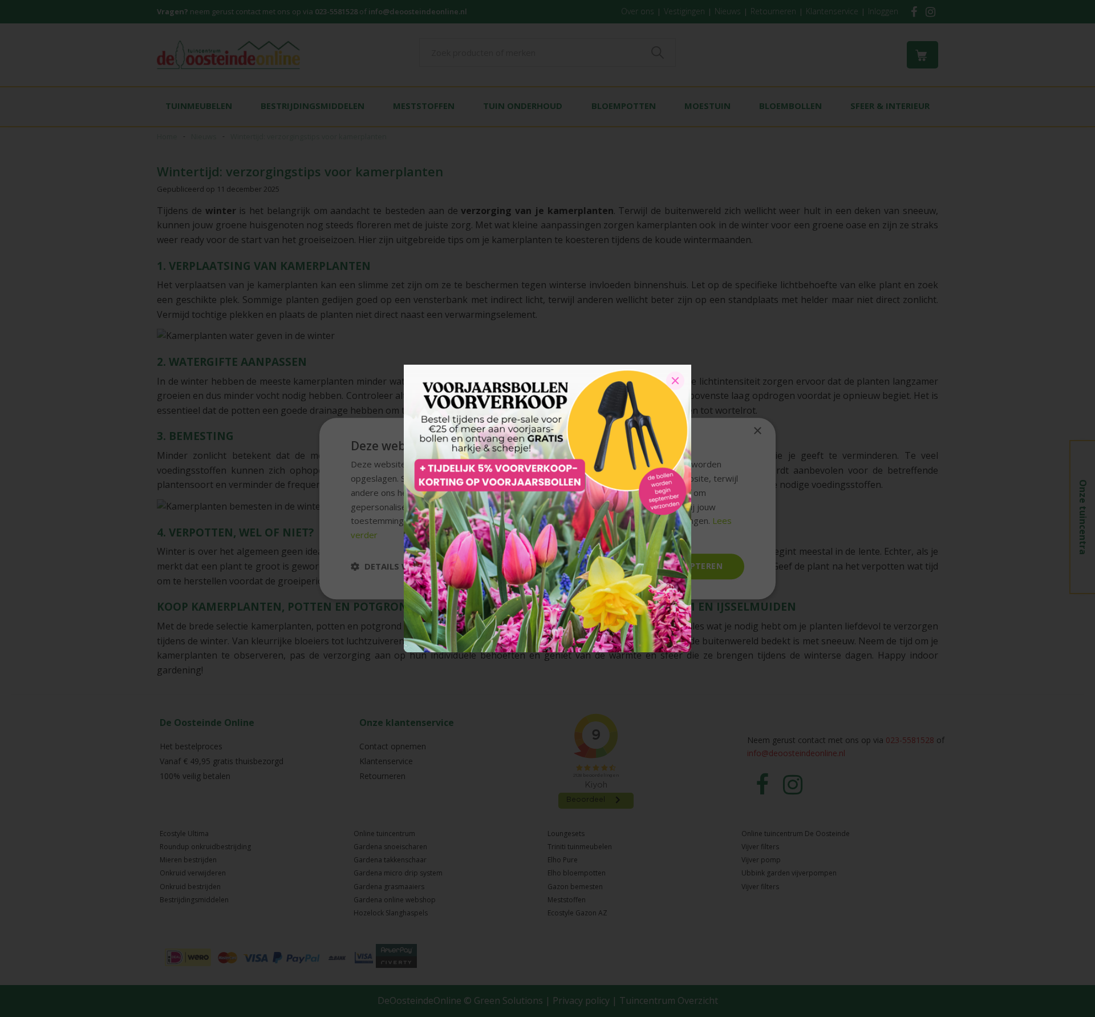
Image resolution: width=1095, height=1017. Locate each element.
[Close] (675, 381)
